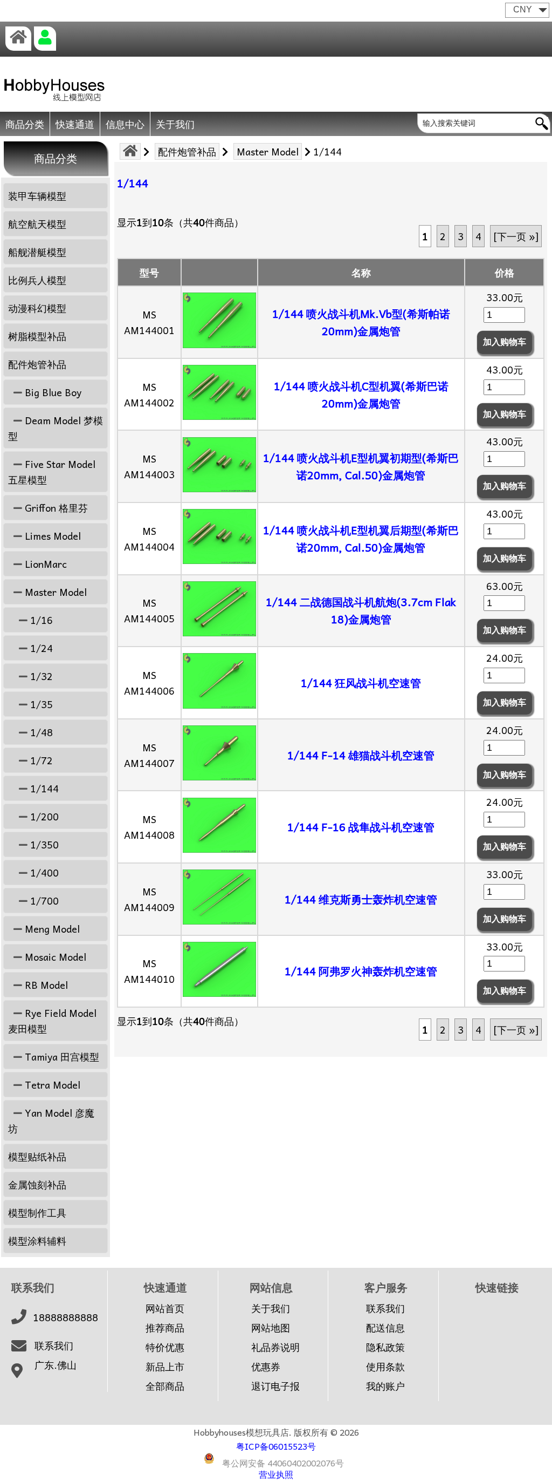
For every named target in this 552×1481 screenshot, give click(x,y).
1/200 (43, 816)
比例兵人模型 (37, 280)
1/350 (43, 844)
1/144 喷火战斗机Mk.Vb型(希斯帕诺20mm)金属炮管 (361, 322)
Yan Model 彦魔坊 (51, 1120)
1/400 (43, 872)
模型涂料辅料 (37, 1240)
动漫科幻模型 (37, 308)
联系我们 (53, 1346)
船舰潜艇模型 (37, 252)
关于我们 (175, 124)
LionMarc (44, 564)
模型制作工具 (37, 1212)
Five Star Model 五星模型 (51, 471)
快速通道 (75, 124)
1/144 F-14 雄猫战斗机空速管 (360, 755)
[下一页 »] (516, 236)
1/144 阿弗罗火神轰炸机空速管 (361, 971)
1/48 (40, 732)
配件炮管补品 (187, 151)
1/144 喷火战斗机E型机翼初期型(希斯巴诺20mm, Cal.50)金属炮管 (361, 466)
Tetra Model (51, 1084)
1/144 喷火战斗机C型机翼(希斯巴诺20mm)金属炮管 (361, 394)
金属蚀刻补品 (37, 1184)
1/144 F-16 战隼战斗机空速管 (360, 826)
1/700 (43, 900)
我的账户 (385, 1386)
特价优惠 (165, 1347)
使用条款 (385, 1367)
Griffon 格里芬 (55, 507)
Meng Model (51, 928)
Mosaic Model (54, 956)
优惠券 (265, 1367)
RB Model (45, 985)
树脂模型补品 (37, 336)
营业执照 (276, 1474)
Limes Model (51, 536)
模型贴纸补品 (37, 1156)
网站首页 (165, 1308)
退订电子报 (275, 1386)
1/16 (40, 620)
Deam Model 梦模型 (55, 428)
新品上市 (165, 1367)
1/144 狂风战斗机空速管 (361, 682)
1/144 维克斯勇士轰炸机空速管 (361, 899)
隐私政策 (385, 1347)
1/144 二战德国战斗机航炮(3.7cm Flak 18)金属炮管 (361, 610)
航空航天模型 (37, 224)
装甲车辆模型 (37, 195)
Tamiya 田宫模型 (60, 1056)
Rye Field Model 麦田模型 (52, 1020)
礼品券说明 (275, 1347)
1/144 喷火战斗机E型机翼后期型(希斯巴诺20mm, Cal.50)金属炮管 (361, 538)
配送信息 (385, 1328)
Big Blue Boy (51, 392)
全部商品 (165, 1386)
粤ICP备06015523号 (276, 1446)
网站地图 (270, 1328)
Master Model (268, 151)
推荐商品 (165, 1328)
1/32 (40, 676)
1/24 (40, 648)
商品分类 (24, 124)
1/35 (40, 704)
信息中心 (125, 124)
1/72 (40, 760)
